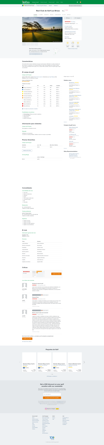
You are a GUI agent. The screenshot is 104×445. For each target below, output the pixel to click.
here (40, 403)
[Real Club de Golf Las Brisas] (24, 44)
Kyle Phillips (52, 77)
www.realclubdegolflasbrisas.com (35, 54)
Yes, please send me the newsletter (52, 397)
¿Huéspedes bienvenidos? (70, 31)
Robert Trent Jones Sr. (38, 77)
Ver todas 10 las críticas (26, 341)
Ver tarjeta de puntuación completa (30, 108)
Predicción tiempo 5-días (72, 48)
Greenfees (67, 37)
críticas (25, 273)
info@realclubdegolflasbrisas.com (35, 53)
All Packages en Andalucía (52, 376)
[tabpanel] (52, 362)
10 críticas (73, 21)
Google (38, 306)
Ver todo (65, 148)
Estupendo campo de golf (70, 23)
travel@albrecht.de (60, 401)
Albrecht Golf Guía (29, 5)
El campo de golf (68, 26)
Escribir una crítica (56, 273)
